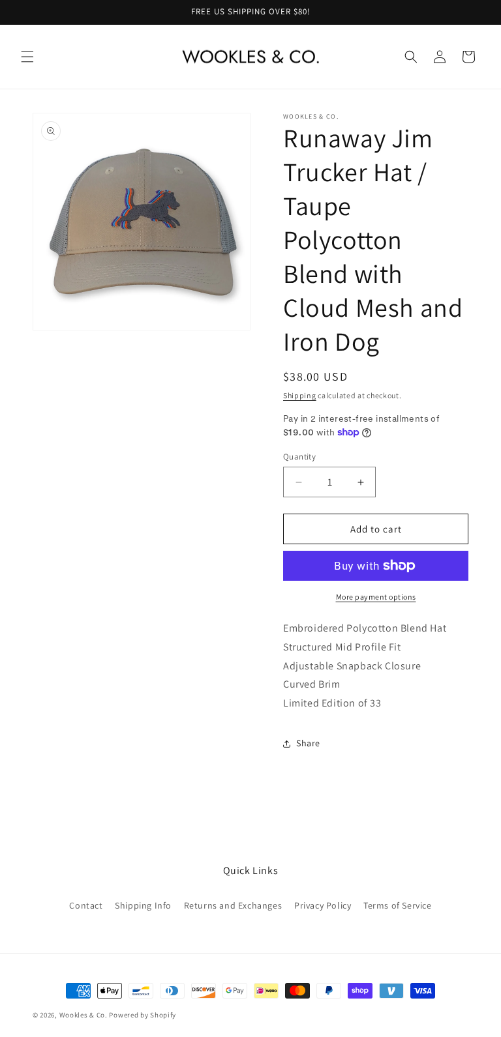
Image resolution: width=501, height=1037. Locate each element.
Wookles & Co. (83, 1014)
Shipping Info (143, 905)
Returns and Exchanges (233, 905)
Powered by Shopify (142, 1014)
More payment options (376, 597)
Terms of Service (397, 905)
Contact (85, 905)
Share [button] (308, 743)
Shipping (299, 395)
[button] (27, 56)
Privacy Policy (322, 905)
